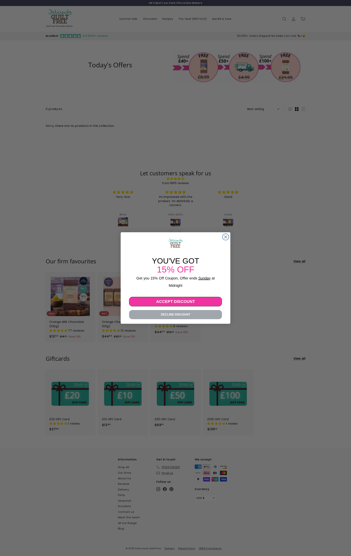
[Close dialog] (225, 237)
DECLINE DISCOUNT (175, 314)
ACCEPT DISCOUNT (175, 301)
